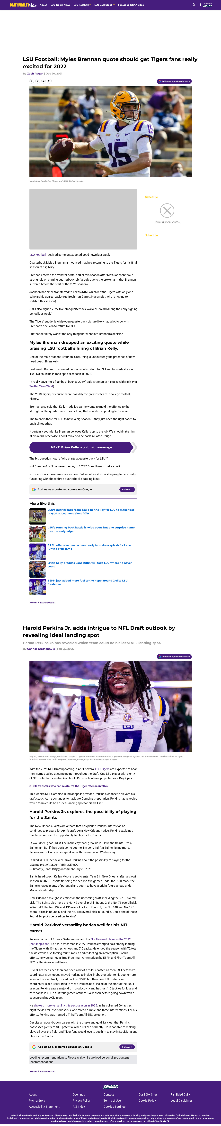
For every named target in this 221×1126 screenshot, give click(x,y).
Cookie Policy (147, 1100)
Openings (79, 1094)
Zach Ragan (35, 73)
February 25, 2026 (80, 869)
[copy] (49, 81)
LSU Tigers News (60, 4)
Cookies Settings (114, 1106)
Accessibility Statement (44, 1106)
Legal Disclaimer (181, 1100)
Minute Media (25, 1115)
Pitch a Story (37, 1100)
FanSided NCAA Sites (131, 4)
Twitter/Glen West (41, 386)
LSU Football (37, 254)
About (43, 4)
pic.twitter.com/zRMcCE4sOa (59, 864)
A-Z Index (79, 1106)
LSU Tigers (102, 769)
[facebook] (200, 4)
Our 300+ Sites (148, 1094)
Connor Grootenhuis (41, 648)
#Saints (34, 864)
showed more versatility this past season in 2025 (65, 1005)
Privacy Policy (81, 1100)
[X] (194, 4)
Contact (109, 1094)
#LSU (43, 860)
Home (33, 602)
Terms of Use (112, 1100)
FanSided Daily (180, 1094)
